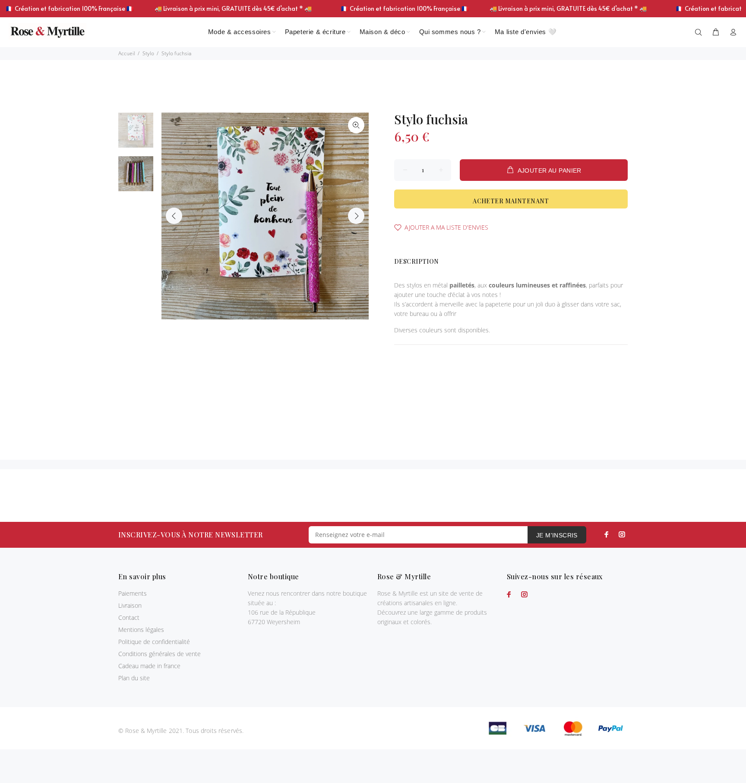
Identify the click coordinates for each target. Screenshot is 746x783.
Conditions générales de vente (159, 654)
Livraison (130, 605)
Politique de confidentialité (154, 642)
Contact (128, 617)
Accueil (126, 53)
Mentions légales (141, 629)
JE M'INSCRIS (557, 535)
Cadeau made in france (149, 666)
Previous (174, 216)
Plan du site (134, 678)
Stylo (148, 53)
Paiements (132, 593)
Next (356, 216)
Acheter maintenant (511, 201)
